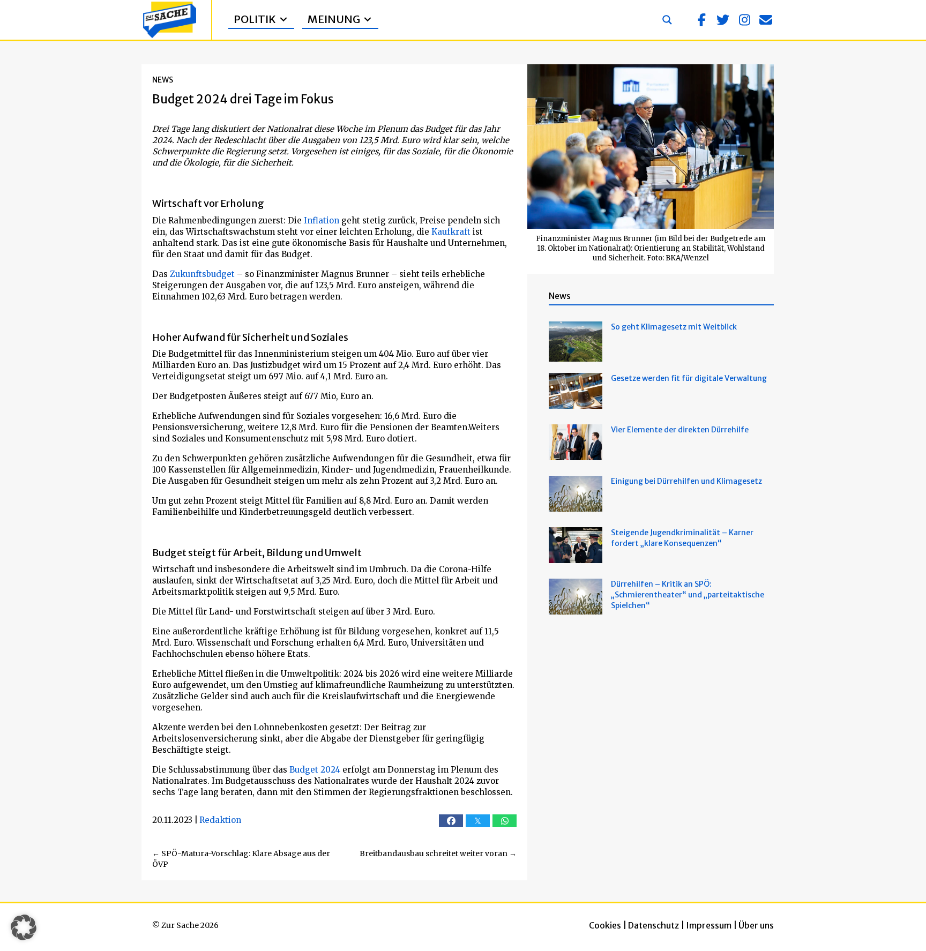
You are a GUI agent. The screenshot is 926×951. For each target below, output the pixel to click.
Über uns (756, 925)
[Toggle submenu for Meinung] (367, 19)
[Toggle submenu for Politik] (283, 19)
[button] (701, 20)
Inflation (321, 220)
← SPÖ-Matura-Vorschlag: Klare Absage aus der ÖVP (241, 859)
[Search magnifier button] (667, 20)
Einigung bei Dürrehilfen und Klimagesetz (686, 481)
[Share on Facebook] (451, 820)
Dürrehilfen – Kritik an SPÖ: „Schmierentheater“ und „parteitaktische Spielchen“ (687, 594)
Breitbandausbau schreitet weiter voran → (438, 853)
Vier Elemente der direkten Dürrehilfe (680, 430)
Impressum (708, 925)
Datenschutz (653, 925)
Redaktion (220, 820)
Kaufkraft (451, 232)
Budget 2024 (314, 770)
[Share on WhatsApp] (504, 820)
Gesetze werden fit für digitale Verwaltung (689, 378)
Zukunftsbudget (202, 274)
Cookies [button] (605, 925)
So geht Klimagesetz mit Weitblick (674, 327)
